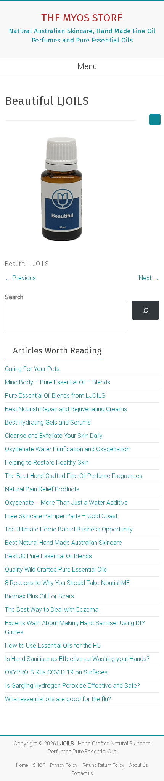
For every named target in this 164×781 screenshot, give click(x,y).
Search (14, 297)
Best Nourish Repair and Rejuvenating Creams (66, 409)
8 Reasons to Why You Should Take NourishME (67, 583)
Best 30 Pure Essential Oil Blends (48, 556)
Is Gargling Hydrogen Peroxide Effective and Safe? (72, 685)
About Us (138, 765)
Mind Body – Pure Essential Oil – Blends (57, 382)
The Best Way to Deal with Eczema (51, 609)
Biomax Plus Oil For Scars (39, 596)
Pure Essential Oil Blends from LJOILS (55, 395)
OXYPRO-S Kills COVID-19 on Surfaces (56, 672)
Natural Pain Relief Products (42, 489)
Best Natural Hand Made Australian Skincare (63, 542)
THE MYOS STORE (82, 17)
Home (22, 765)
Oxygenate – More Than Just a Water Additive (66, 502)
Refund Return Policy (103, 765)
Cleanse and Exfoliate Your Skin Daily (54, 435)
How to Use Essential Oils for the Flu (53, 645)
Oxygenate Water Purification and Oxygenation (67, 449)
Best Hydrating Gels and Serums (48, 422)
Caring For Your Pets (32, 369)
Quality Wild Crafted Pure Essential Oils (56, 569)
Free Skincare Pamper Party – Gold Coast (61, 516)
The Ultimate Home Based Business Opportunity (69, 529)
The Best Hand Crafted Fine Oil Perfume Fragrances (73, 476)
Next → (149, 278)
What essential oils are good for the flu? (58, 699)
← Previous (20, 278)
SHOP (39, 765)
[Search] (145, 310)
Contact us (82, 773)
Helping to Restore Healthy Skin (46, 462)
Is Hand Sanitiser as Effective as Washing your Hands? (77, 659)
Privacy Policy (63, 765)
